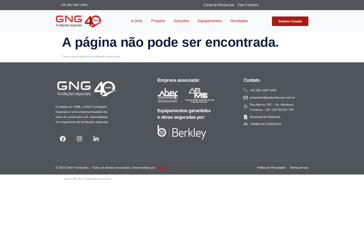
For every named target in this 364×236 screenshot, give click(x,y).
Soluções (181, 21)
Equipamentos (210, 21)
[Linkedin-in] (96, 139)
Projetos (158, 21)
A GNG (137, 21)
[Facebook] (63, 139)
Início (67, 178)
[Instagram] (79, 139)
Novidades (239, 21)
